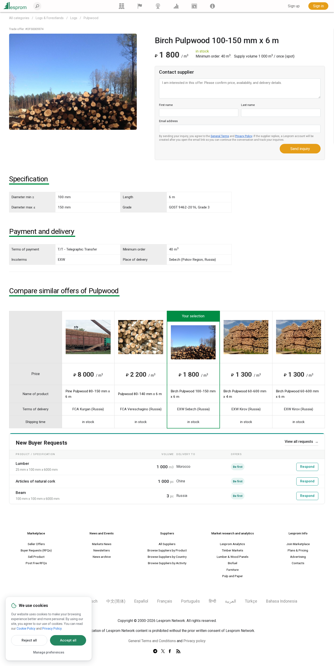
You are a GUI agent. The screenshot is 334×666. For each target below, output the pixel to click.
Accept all (68, 640)
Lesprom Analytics (232, 544)
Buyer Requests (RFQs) (36, 550)
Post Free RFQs (36, 563)
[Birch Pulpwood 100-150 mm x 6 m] (73, 81)
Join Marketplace (298, 544)
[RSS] (178, 651)
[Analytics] (176, 6)
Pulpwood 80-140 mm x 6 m (140, 394)
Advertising (298, 556)
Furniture (233, 569)
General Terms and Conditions (152, 641)
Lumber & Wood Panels (232, 556)
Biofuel (232, 563)
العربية (230, 601)
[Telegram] (155, 651)
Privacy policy (194, 641)
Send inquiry (300, 149)
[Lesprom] (212, 6)
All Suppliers (167, 544)
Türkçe (251, 601)
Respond (307, 467)
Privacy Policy (243, 136)
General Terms (220, 136)
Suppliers (167, 533)
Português (190, 601)
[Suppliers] (140, 6)
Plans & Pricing (298, 550)
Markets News (101, 544)
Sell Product (36, 556)
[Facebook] (170, 651)
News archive (102, 556)
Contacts (298, 563)
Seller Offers (36, 544)
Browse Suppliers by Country (167, 556)
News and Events (102, 533)
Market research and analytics (232, 533)
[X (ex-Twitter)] (163, 651)
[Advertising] (194, 6)
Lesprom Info (298, 533)
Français (164, 601)
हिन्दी (212, 601)
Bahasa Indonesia (281, 601)
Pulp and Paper (232, 576)
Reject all (29, 640)
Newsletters (101, 550)
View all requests (301, 441)
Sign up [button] (294, 6)
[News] (158, 6)
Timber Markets (232, 550)
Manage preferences (48, 652)
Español (141, 601)
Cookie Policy (26, 628)
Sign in (318, 6)
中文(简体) (115, 601)
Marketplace (36, 533)
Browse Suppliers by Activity (167, 563)
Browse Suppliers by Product (167, 550)
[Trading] (122, 6)
